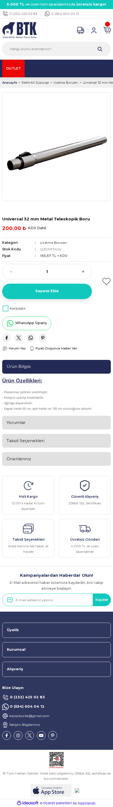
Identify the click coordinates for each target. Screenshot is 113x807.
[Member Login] (94, 30)
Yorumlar (16, 422)
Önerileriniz (19, 458)
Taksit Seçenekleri (25, 440)
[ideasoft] (28, 803)
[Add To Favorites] (103, 281)
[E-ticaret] (56, 803)
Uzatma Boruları (53, 242)
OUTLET (13, 68)
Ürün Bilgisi (19, 366)
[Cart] (107, 30)
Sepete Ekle (47, 291)
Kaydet (101, 600)
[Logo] (19, 30)
